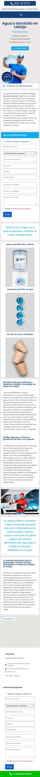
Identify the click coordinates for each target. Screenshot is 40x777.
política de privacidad (21, 209)
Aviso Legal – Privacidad (12, 675)
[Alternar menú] (21, 15)
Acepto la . (18, 208)
